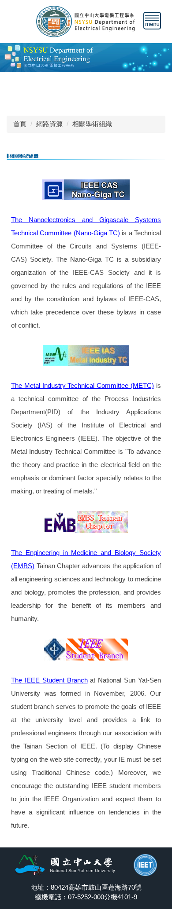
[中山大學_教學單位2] (86, 21)
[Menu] (152, 20)
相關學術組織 (92, 124)
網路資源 (49, 124)
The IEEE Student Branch (49, 680)
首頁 (19, 124)
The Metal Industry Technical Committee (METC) (82, 385)
